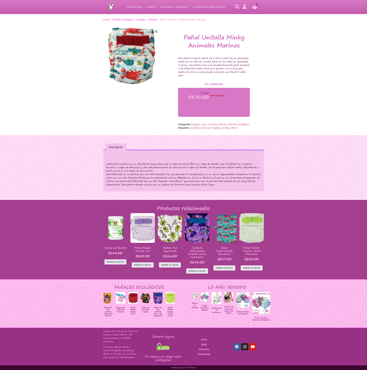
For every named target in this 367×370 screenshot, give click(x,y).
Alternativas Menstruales (209, 7)
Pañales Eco (134, 7)
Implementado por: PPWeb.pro (183, 367)
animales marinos (200, 128)
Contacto (204, 349)
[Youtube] (252, 346)
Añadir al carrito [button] (115, 261)
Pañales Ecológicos (122, 20)
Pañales (152, 20)
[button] (156, 31)
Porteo (151, 7)
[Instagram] (244, 346)
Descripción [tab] (116, 147)
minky (225, 128)
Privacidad (204, 354)
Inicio (106, 20)
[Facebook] (237, 346)
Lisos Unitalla (209, 124)
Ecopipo (140, 20)
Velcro (234, 128)
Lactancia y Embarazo (174, 7)
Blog (203, 344)
